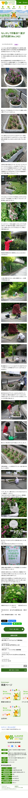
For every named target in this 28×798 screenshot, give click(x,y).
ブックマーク (7, 623)
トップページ (3, 727)
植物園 (16, 44)
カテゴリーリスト (14, 670)
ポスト (5, 621)
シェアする (12, 621)
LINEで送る (18, 623)
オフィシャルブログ (11, 727)
